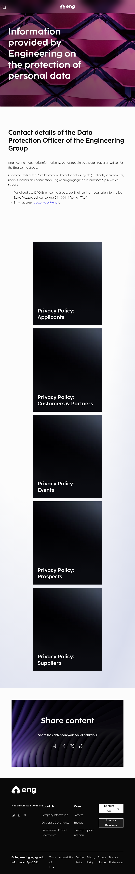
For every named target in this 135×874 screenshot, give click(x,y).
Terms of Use (52, 862)
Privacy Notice (102, 860)
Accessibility (66, 857)
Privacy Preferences (116, 860)
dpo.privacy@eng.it (46, 202)
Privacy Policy (90, 860)
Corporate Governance (55, 822)
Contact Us (109, 809)
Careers (78, 815)
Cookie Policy (80, 860)
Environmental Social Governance (54, 833)
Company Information (55, 815)
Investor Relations (111, 823)
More (77, 806)
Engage (78, 822)
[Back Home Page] (67, 6)
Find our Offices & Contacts (27, 805)
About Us (48, 806)
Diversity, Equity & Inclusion (84, 833)
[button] (4, 7)
